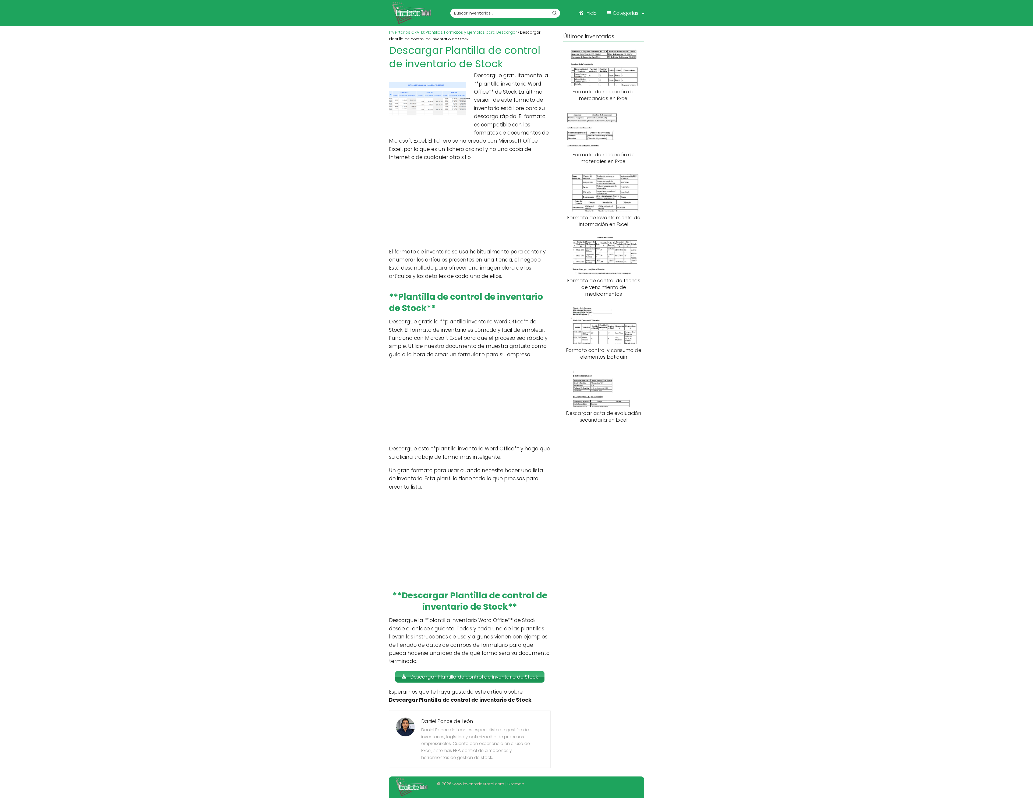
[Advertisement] (470, 204)
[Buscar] (554, 13)
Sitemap (515, 784)
